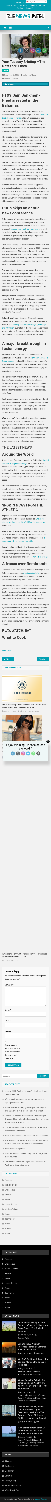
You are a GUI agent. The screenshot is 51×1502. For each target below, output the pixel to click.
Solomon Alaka (29, 75)
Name (8, 1010)
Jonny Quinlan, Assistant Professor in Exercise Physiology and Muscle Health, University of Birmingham (32, 1398)
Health (7, 1199)
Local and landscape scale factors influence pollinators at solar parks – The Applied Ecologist (33, 1326)
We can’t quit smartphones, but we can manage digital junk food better (24, 1101)
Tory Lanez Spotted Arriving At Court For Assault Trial (44, 659)
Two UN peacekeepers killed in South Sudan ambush (26, 1136)
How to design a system (15, 1149)
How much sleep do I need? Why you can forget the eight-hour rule (26, 1155)
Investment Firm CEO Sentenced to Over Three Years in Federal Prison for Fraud (24, 955)
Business (8, 1180)
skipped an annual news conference (25, 229)
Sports (7, 1214)
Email (8, 1021)
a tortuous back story (32, 573)
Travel (7, 1224)
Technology (10, 1219)
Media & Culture (11, 1209)
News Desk (40, 1353)
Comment (9, 985)
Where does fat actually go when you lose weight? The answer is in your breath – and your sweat (25, 1109)
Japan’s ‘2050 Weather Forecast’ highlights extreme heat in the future (26, 1092)
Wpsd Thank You (12, 1490)
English (32, 1)
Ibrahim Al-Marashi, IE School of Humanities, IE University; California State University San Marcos (31, 1443)
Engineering (10, 1190)
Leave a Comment (11, 78)
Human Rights (11, 1204)
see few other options (39, 557)
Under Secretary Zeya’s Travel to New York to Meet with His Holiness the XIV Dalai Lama (24, 706)
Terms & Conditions (38, 5)
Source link (6, 651)
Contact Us (30, 8)
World (6, 71)
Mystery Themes (41, 1499)
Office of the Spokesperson (29, 711)
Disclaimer (23, 5)
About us (20, 8)
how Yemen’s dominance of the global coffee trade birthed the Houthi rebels (26, 1129)
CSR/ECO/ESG (11, 1185)
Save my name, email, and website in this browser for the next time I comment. (12, 1051)
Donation (8, 1476)
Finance (8, 1195)
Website (8, 1031)
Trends (8, 1228)
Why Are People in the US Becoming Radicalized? (10, 659)
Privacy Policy (11, 5)
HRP (37, 1422)
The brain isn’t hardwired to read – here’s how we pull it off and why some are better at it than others (26, 1142)
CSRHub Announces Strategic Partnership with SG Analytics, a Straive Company (25, 1163)
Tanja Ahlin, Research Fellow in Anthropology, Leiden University (29, 1373)
